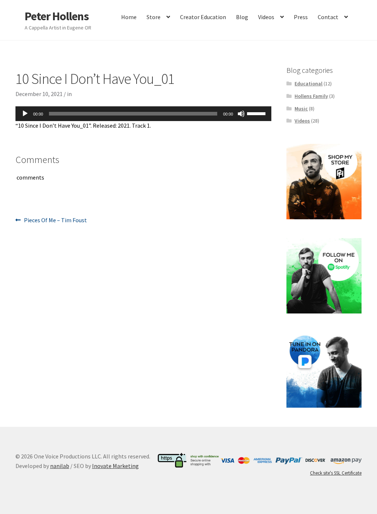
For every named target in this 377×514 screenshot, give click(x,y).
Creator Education (203, 17)
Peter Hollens (57, 16)
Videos (266, 17)
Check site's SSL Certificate (336, 473)
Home (129, 17)
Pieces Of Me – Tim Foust (55, 220)
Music (301, 108)
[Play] (25, 113)
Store (154, 17)
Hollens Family (311, 96)
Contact (328, 17)
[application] (143, 113)
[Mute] (241, 113)
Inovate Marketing (115, 465)
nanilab (59, 465)
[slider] (257, 113)
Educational (309, 83)
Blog (242, 17)
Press (301, 17)
